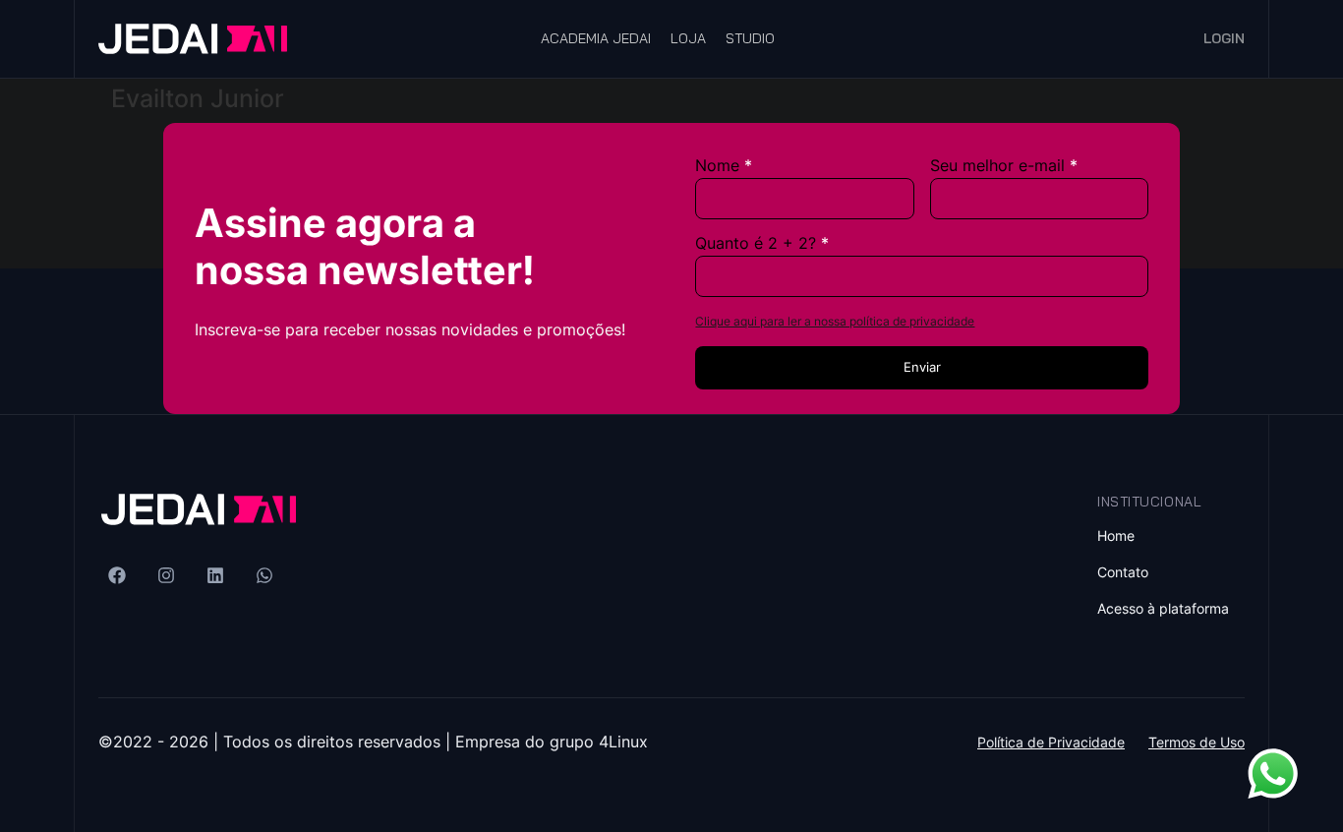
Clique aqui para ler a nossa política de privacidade (834, 321)
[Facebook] (117, 575)
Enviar (922, 367)
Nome (717, 165)
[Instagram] (166, 575)
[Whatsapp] (264, 575)
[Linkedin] (215, 575)
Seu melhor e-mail (997, 165)
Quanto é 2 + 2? (755, 243)
